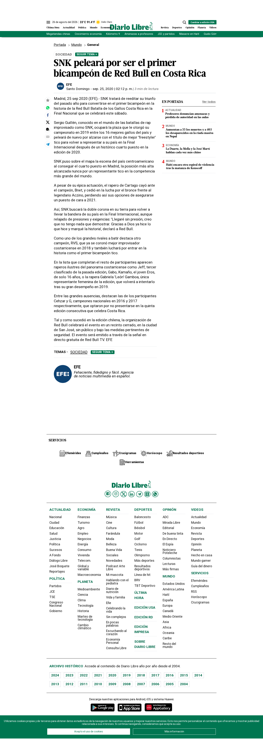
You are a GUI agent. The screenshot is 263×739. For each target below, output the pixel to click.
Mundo (93, 28)
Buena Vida (114, 550)
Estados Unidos (174, 584)
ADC (166, 517)
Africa (167, 627)
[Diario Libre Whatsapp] (155, 494)
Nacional (55, 517)
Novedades (114, 560)
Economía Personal (113, 641)
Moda (110, 539)
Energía (83, 544)
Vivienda (84, 555)
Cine (109, 522)
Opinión (190, 28)
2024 (55, 675)
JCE (52, 591)
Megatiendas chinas (58, 33)
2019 (127, 675)
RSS (194, 591)
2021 (98, 675)
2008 (127, 684)
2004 (184, 684)
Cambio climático (84, 626)
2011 (84, 684)
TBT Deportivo (144, 586)
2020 (112, 675)
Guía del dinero (201, 566)
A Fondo (55, 555)
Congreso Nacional (56, 604)
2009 (112, 684)
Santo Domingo (78, 89)
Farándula (113, 533)
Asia (166, 622)
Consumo (84, 550)
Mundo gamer (201, 560)
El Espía (168, 544)
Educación (56, 528)
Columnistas (172, 558)
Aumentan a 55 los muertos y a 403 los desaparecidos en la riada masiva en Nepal (189, 133)
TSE (52, 597)
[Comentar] (48, 129)
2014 (198, 675)
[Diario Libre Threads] (147, 494)
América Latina (173, 589)
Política (82, 28)
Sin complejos (116, 617)
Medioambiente (89, 589)
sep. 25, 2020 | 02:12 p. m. (113, 89)
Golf (137, 539)
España (168, 600)
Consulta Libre (116, 648)
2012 (69, 684)
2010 (98, 684)
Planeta (202, 28)
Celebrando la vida (115, 610)
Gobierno (55, 611)
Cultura (111, 528)
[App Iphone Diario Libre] (129, 707)
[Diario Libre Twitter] (123, 494)
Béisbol (139, 528)
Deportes (177, 28)
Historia (83, 611)
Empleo (83, 533)
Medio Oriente (172, 616)
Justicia (55, 539)
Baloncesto (142, 517)
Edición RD (143, 617)
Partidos (55, 586)
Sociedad (78, 352)
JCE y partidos (166, 33)
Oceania (168, 633)
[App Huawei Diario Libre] (158, 707)
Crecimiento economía (88, 33)
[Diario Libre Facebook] (108, 494)
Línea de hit (142, 575)
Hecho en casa (201, 555)
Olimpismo (142, 555)
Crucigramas (200, 602)
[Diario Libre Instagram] (116, 494)
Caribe (167, 638)
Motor (138, 533)
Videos (212, 28)
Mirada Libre (171, 522)
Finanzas (84, 517)
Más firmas (171, 569)
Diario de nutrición (112, 590)
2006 (155, 684)
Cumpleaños (200, 586)
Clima (82, 600)
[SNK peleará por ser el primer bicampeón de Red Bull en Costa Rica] (48, 108)
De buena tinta (173, 533)
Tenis (138, 550)
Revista (165, 28)
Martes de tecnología (85, 618)
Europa (167, 605)
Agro (81, 528)
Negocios (84, 539)
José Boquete (59, 566)
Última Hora (53, 28)
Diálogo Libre (58, 560)
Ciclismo (140, 544)
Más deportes (144, 560)
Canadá (168, 611)
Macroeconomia (89, 575)
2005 (170, 684)
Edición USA (144, 607)
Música (111, 517)
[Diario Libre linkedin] (131, 494)
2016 (170, 675)
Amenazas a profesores (139, 33)
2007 (141, 684)
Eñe (108, 603)
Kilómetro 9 (113, 33)
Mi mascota (114, 575)
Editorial (168, 528)
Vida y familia (115, 597)
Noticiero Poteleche (170, 551)
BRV (137, 580)
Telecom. (84, 560)
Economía (106, 28)
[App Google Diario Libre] (102, 707)
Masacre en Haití (189, 33)
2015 (184, 675)
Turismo (84, 522)
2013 (55, 684)
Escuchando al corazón (116, 632)
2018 (141, 675)
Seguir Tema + (87, 54)
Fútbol (138, 522)
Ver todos (209, 101)
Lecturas (169, 564)
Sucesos (55, 550)
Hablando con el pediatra (117, 581)
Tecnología (85, 605)
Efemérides (199, 580)
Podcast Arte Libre (115, 567)
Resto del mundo (169, 645)
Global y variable (83, 567)
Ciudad (54, 522)
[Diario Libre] (131, 26)
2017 (155, 675)
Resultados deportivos (142, 567)
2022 (84, 675)
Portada (60, 45)
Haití (166, 594)
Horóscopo (199, 597)
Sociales (112, 555)
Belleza (111, 544)
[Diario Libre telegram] (139, 494)
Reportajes (57, 571)
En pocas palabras (112, 623)
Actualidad (69, 28)
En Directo (170, 539)
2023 (69, 675)
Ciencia (83, 594)
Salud (53, 533)
